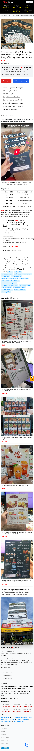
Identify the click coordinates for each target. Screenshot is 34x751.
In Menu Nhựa (24, 278)
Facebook (4, 728)
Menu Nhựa (5, 280)
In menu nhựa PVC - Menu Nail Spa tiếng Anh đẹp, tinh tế (19, 183)
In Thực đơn (18, 272)
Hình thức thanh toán (6, 670)
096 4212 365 (15, 247)
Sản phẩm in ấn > (14, 15)
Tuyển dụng (4, 683)
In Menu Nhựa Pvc (7, 289)
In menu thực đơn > (26, 15)
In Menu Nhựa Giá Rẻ (19, 287)
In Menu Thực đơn (7, 274)
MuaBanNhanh (5, 737)
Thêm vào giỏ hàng (21, 81)
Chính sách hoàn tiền (6, 675)
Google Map (4, 743)
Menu (29, 2)
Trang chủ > (4, 15)
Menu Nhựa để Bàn (19, 289)
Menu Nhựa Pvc (15, 280)
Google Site (4, 740)
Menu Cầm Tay (27, 274)
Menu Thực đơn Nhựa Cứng (10, 278)
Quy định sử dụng (5, 667)
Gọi (32, 379)
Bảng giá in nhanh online (11, 97)
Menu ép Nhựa (6, 292)
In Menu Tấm (5, 276)
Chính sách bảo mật (6, 672)
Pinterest (3, 734)
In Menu (10, 272)
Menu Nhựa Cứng (16, 276)
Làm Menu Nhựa (6, 287)
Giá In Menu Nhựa (24, 285)
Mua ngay (6, 81)
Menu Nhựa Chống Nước (9, 283)
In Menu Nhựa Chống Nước (9, 285)
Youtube (3, 731)
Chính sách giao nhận (6, 678)
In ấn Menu (17, 274)
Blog (2, 714)
